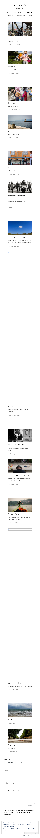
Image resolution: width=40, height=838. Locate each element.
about (30, 15)
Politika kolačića (17, 830)
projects (11, 15)
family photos (16, 12)
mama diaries (21, 15)
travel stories (29, 12)
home (7, 12)
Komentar (29, 805)
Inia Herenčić (20, 5)
